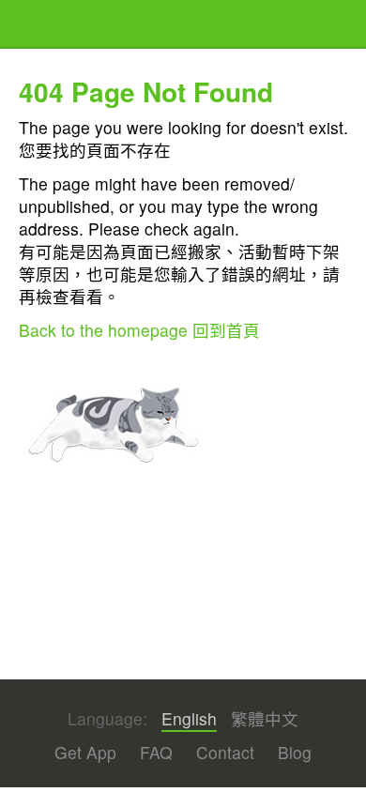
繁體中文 (264, 719)
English (189, 719)
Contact (225, 752)
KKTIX (66, 26)
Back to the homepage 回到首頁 (139, 330)
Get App (85, 752)
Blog (295, 752)
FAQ (156, 752)
